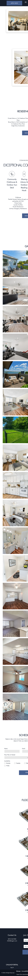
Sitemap (18, 971)
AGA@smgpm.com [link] (12, 941)
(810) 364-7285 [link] (12, 939)
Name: (6, 748)
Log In (12, 967)
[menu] (25, 2)
